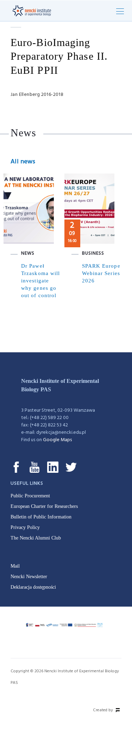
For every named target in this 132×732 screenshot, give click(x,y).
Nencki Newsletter (29, 576)
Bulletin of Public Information (41, 516)
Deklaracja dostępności (33, 587)
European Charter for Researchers (44, 506)
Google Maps (57, 440)
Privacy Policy (25, 527)
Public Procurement (30, 495)
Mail (15, 566)
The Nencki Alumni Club (36, 538)
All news (23, 162)
